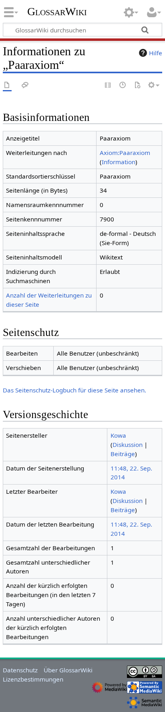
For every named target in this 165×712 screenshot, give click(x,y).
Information (118, 162)
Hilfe (155, 53)
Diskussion (128, 444)
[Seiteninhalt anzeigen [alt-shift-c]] (7, 85)
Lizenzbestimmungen (33, 679)
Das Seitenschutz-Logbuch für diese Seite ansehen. (74, 390)
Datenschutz (20, 670)
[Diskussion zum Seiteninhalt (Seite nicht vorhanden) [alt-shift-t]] (25, 85)
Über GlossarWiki (68, 670)
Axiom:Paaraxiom (125, 153)
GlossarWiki (57, 11)
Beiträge (123, 454)
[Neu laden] (137, 85)
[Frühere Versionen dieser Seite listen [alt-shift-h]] (123, 85)
